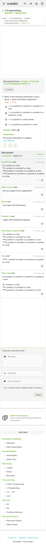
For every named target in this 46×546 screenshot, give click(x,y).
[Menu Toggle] (4, 3)
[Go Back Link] (5, 146)
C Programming (15, 18)
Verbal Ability (11, 455)
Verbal (9, 472)
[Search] (25, 3)
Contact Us (12, 538)
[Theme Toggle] (36, 3)
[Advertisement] (23, 51)
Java (8, 496)
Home (4, 18)
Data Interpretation (14, 447)
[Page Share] (30, 3)
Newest (40, 154)
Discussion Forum (12, 23)
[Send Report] (15, 146)
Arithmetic (10, 443)
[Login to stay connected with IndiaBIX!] (42, 3)
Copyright (22, 538)
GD (7, 504)
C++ (8, 492)
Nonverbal (10, 476)
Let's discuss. (9, 141)
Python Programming (15, 484)
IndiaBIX (12, 3)
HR (7, 508)
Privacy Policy (33, 538)
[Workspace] (10, 146)
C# (13, 492)
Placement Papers (14, 521)
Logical (9, 468)
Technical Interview (14, 512)
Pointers (27, 18)
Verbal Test (11, 459)
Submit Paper (12, 524)
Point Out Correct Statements (16, 21)
